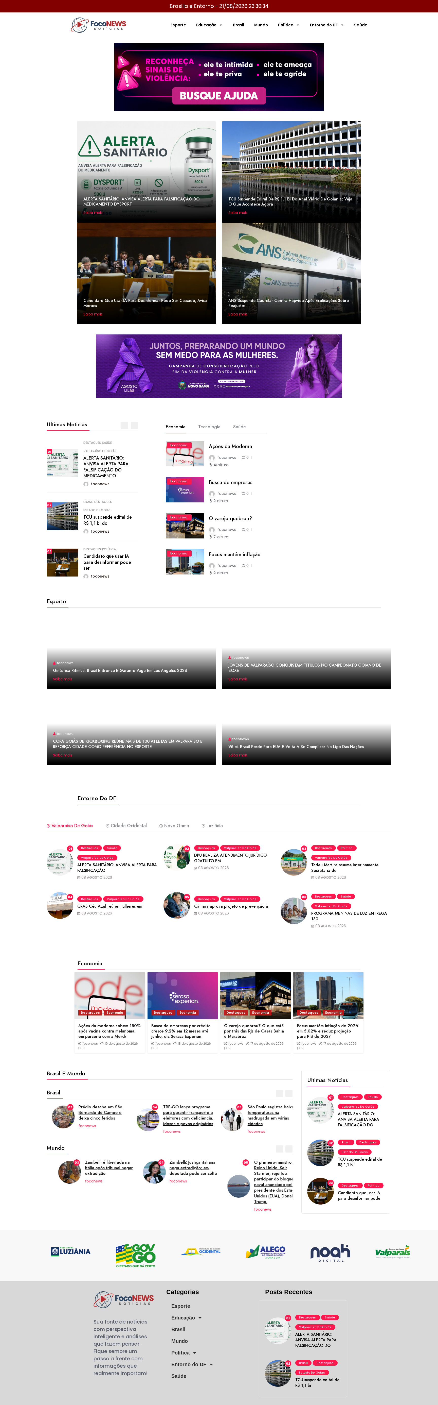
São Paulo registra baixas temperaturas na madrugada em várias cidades (266, 1115)
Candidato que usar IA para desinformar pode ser (107, 562)
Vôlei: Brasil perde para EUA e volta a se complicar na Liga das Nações (296, 747)
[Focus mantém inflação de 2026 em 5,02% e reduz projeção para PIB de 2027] (328, 995)
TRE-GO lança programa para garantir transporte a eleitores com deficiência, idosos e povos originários (183, 1115)
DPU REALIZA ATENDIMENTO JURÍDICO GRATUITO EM (230, 858)
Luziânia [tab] (215, 825)
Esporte (178, 25)
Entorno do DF (324, 25)
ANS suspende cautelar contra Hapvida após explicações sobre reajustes (288, 303)
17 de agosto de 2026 (266, 1043)
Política (286, 25)
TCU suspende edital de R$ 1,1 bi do (107, 520)
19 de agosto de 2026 (121, 1043)
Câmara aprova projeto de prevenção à (231, 906)
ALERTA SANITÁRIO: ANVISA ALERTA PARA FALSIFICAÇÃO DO (358, 1119)
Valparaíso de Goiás (99, 451)
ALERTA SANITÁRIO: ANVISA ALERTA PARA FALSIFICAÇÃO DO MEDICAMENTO (106, 467)
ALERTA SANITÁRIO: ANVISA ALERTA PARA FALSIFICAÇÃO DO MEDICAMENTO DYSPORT (141, 201)
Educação (206, 25)
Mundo (261, 25)
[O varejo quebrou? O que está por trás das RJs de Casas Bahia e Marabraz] (255, 995)
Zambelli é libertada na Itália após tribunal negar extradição (97, 1167)
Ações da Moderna (230, 446)
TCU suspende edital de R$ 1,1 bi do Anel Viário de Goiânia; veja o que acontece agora (290, 201)
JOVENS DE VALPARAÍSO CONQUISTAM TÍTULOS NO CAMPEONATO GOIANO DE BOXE (304, 667)
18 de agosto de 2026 (194, 1043)
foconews (90, 1043)
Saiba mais (93, 212)
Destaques (92, 442)
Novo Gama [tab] (176, 825)
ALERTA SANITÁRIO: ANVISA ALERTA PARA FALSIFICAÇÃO (117, 867)
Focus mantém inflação (235, 554)
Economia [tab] (176, 427)
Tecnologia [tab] (209, 427)
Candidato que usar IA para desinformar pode (359, 1195)
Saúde (360, 25)
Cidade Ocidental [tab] (129, 825)
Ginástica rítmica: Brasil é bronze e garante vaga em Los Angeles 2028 (120, 670)
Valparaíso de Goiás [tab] (72, 825)
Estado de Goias (97, 510)
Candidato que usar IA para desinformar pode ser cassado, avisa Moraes (145, 303)
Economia (179, 445)
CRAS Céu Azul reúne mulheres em (109, 906)
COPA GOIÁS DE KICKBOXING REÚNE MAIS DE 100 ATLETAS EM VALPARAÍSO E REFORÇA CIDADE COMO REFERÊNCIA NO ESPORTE (128, 744)
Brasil (238, 25)
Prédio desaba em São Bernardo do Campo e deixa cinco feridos (95, 1112)
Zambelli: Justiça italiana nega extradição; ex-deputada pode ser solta (181, 1167)
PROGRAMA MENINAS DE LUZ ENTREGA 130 (349, 916)
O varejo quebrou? (230, 518)
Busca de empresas (230, 482)
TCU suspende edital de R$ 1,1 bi (360, 1162)
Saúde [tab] (239, 427)
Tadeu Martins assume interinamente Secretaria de (344, 867)
